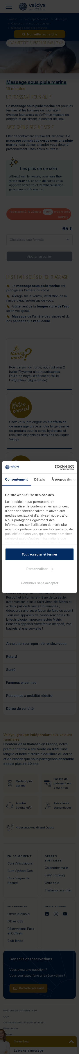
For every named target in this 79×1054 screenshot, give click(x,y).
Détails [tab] (39, 479)
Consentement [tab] (16, 479)
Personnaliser (37, 568)
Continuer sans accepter (39, 583)
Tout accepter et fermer (39, 554)
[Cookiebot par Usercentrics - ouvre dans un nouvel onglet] (56, 467)
